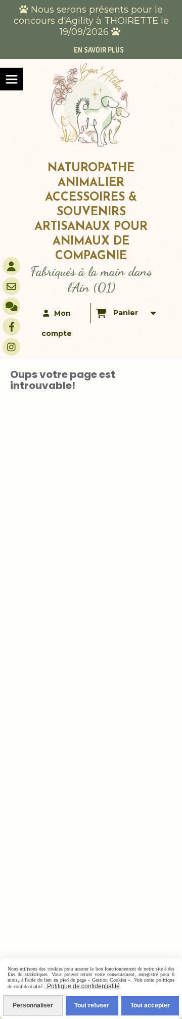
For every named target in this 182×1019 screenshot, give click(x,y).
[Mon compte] (11, 266)
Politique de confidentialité (83, 986)
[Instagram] (11, 347)
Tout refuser (91, 1005)
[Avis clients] (11, 306)
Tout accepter (150, 1005)
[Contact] (11, 286)
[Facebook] (11, 326)
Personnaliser (33, 1005)
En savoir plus (99, 49)
